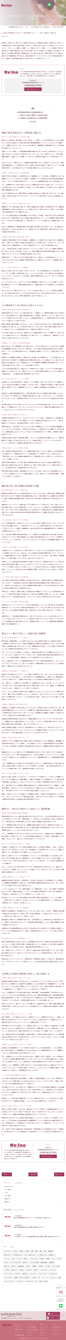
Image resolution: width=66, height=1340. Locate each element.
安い (36, 1281)
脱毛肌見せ (51, 1262)
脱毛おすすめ (7, 1255)
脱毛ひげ (7, 1199)
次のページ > (59, 1174)
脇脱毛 (21, 1251)
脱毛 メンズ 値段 (44, 1281)
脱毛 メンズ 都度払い (25, 1277)
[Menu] (63, 5)
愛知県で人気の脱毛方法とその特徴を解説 (34, 118)
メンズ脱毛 (8, 1196)
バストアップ (53, 1277)
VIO (39, 1277)
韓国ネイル (25, 1273)
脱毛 (13, 1258)
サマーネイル (7, 1251)
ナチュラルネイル (29, 1281)
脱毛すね (13, 1266)
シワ (47, 1277)
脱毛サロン (25, 1262)
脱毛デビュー (14, 1270)
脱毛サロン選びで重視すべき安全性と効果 (34, 115)
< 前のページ (7, 1174)
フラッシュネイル (8, 1277)
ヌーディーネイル (8, 1273)
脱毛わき (7, 1202)
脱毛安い (22, 1270)
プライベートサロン (9, 1281)
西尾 (36, 1251)
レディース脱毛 (55, 1266)
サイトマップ (57, 1334)
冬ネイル (6, 1262)
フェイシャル (7, 1258)
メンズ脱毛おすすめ (17, 1255)
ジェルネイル (44, 1270)
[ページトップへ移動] (63, 1315)
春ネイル (36, 1270)
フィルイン (19, 1258)
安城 (45, 1251)
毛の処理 (41, 1266)
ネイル (6, 1193)
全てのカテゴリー (10, 1186)
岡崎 (32, 1251)
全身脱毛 (34, 1266)
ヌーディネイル (52, 1270)
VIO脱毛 (48, 1258)
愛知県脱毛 (50, 1251)
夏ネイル (26, 1258)
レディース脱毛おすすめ (29, 1255)
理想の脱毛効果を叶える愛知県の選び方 (30, 112)
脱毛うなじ (6, 1266)
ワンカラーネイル (42, 1273)
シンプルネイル (19, 1281)
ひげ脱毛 (42, 1258)
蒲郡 (41, 1251)
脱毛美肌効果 (21, 1266)
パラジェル (15, 1251)
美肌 (60, 1277)
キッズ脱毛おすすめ (42, 1255)
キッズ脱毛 (8, 1189)
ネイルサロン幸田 (34, 1262)
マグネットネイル (53, 1273)
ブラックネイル (34, 1258)
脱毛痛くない (52, 1255)
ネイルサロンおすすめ (15, 1262)
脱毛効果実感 (44, 1262)
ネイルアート (33, 1273)
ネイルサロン (29, 1270)
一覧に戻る (33, 1174)
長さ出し (28, 1266)
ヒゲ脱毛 (34, 1277)
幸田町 (16, 1277)
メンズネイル (18, 1273)
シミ (43, 1277)
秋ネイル (59, 1258)
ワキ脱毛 (27, 1251)
